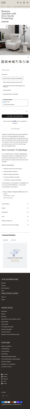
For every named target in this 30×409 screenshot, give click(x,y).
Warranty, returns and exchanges (10, 225)
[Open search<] (20, 2)
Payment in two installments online (10, 334)
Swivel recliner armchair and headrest (12, 78)
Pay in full (6, 102)
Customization (5, 204)
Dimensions (5, 212)
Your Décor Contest (6, 366)
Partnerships (4, 354)
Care (3, 216)
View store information (8, 197)
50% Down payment (9, 104)
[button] (28, 57)
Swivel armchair (7, 90)
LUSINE (10, 404)
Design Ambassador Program (8, 356)
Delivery (3, 314)
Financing (3, 316)
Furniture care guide (6, 329)
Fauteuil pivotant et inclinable (10, 94)
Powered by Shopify (17, 404)
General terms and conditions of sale (10, 319)
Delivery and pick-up (7, 220)
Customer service (5, 332)
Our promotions (5, 351)
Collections (8, 6)
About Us (3, 297)
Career (3, 299)
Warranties (4, 311)
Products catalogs (6, 361)
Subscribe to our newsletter (8, 364)
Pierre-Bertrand (5, 288)
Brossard (3, 283)
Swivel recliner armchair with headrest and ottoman (14, 86)
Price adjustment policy (7, 326)
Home (2, 6)
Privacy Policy (4, 324)
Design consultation (6, 346)
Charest (3, 285)
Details (3, 208)
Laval (2, 290)
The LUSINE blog (5, 349)
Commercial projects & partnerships (10, 359)
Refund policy (4, 321)
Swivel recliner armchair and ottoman (12, 82)
